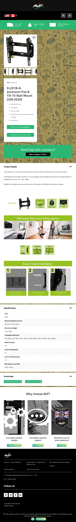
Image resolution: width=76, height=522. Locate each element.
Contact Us (52, 466)
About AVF (61, 445)
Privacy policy (41, 519)
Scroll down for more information (20, 135)
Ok (33, 519)
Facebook (6, 495)
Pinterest (16, 495)
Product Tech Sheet (33, 381)
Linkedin (20, 495)
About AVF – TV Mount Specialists (12, 462)
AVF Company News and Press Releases (59, 462)
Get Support (37, 445)
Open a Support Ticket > (38, 154)
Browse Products (13, 445)
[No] (74, 517)
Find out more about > (20, 127)
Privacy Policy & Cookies (33, 469)
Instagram (11, 495)
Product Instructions (12, 381)
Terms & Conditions (9, 469)
